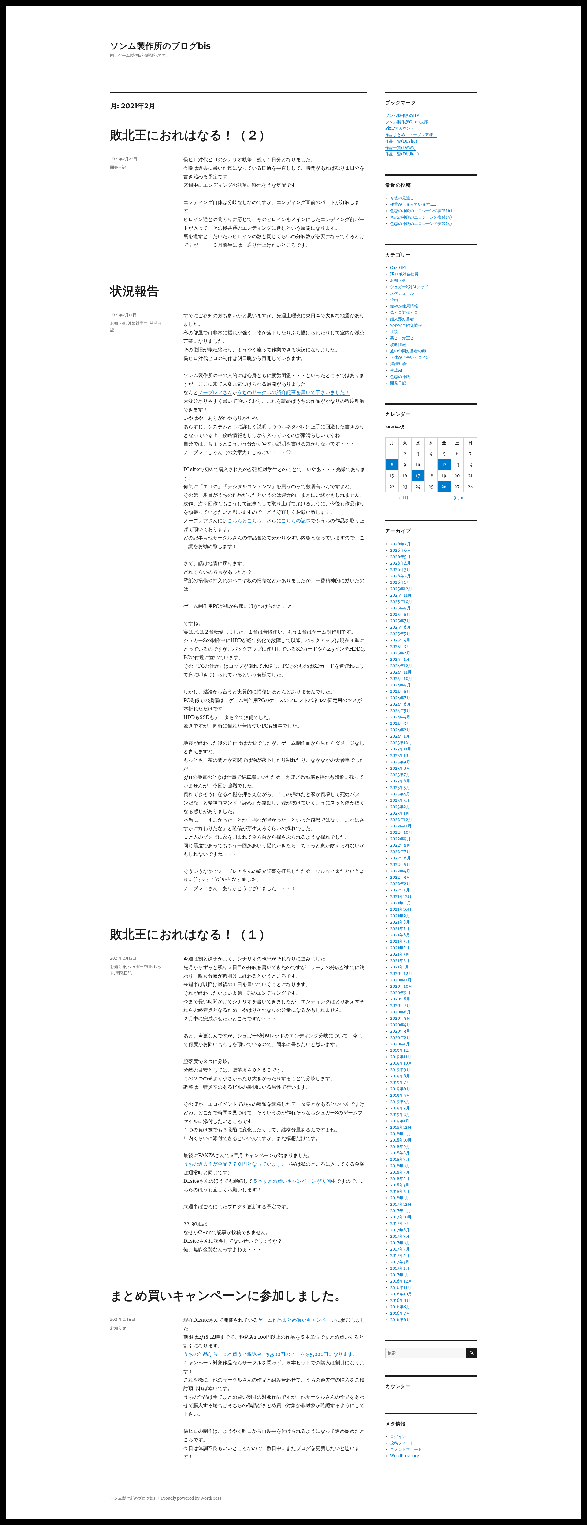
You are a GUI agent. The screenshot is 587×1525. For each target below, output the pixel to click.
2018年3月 (399, 1185)
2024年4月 (400, 717)
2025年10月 (401, 601)
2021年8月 (400, 922)
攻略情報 (398, 344)
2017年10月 (401, 1217)
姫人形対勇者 (402, 318)
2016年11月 (400, 1287)
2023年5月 (400, 787)
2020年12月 (401, 973)
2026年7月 (400, 543)
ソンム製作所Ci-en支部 (406, 122)
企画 (394, 299)
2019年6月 (400, 1088)
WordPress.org (404, 1455)
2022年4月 (400, 870)
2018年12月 (401, 1127)
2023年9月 (400, 761)
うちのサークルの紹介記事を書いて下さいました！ (293, 392)
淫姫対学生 (138, 323)
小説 (394, 331)
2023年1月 (399, 813)
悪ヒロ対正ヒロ (404, 338)
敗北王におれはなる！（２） (190, 134)
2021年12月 (401, 896)
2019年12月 (401, 1050)
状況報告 (134, 290)
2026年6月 (400, 550)
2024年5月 (400, 710)
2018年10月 (401, 1140)
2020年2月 (400, 1037)
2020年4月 (400, 1024)
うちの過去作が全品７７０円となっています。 (234, 1164)
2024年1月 (400, 736)
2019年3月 (400, 1108)
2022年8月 (400, 845)
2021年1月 (399, 967)
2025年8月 (400, 614)
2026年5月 (400, 556)
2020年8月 (400, 999)
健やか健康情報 (404, 306)
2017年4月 (400, 1255)
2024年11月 (401, 672)
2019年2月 (400, 1114)
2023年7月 (400, 774)
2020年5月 (400, 1018)
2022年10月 (401, 832)
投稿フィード (402, 1443)
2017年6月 (400, 1242)
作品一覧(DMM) (400, 147)
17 (418, 475)
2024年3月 (400, 723)
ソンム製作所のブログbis (160, 46)
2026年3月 (400, 569)
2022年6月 (400, 858)
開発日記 (118, 167)
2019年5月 (400, 1095)
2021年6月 (400, 935)
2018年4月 (400, 1178)
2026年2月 (400, 576)
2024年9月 (400, 685)
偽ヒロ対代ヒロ (404, 312)
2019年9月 (400, 1069)
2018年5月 (400, 1172)
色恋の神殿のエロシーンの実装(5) (421, 217)
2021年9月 (400, 915)
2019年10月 (401, 1063)
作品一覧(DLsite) (401, 141)
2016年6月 (400, 1319)
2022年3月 (400, 877)
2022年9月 (400, 838)
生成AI (396, 370)
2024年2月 (400, 729)
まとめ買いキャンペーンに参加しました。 (228, 1295)
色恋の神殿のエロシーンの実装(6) (421, 210)
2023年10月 (401, 755)
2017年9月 (400, 1223)
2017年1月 (399, 1274)
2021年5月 (400, 941)
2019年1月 (399, 1121)
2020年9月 (400, 992)
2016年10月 (401, 1294)
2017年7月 (400, 1236)
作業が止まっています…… (413, 204)
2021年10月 (401, 909)
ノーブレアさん (215, 392)
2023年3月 (400, 800)
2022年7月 (400, 851)
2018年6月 (400, 1165)
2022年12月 (401, 819)
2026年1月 (400, 582)
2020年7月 (400, 1005)
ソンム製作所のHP (402, 115)
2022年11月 (401, 826)
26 (444, 486)
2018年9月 (400, 1146)
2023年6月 (400, 781)
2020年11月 (401, 979)
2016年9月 (400, 1300)
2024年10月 (401, 678)
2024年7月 (400, 697)
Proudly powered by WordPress (191, 1498)
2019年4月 (400, 1101)
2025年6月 (400, 627)
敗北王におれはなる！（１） (190, 934)
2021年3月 (399, 954)
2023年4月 (400, 794)
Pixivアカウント (400, 128)
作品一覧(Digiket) (402, 154)
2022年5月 (400, 864)
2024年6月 (400, 704)
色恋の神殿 (400, 376)
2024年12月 (401, 665)
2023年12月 (401, 742)
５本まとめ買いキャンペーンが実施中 (294, 1181)
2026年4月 (400, 563)
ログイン (398, 1436)
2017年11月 (400, 1210)
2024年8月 (400, 691)
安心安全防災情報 (406, 325)
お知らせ (118, 323)
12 (444, 464)
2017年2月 (400, 1268)
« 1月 (403, 497)
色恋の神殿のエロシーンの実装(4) (421, 223)
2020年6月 (400, 1012)
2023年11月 (400, 749)
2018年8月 (400, 1153)
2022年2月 (400, 883)
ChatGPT (398, 267)
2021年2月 (400, 960)
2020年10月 (401, 986)
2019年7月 (400, 1082)
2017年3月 (399, 1262)
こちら (234, 520)
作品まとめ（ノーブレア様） (411, 134)
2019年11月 (400, 1056)
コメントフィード (406, 1449)
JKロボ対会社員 (404, 274)
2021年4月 (400, 947)
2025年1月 (400, 659)
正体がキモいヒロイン (410, 357)
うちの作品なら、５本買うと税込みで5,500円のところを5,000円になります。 (270, 1354)
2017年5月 (400, 1249)
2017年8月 (400, 1230)
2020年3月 (400, 1031)
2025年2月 (400, 652)
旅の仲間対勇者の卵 (408, 351)
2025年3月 (400, 646)
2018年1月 (399, 1197)
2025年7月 (400, 620)
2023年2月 (400, 806)
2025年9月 (400, 608)
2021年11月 (400, 903)
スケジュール (402, 293)
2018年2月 (400, 1191)
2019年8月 (400, 1076)
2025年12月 (401, 588)
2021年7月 (400, 928)
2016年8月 (400, 1306)
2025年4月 (400, 640)
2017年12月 (401, 1204)
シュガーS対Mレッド (409, 286)
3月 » (458, 497)
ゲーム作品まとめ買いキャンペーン (297, 1320)
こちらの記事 (296, 520)
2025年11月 (401, 595)
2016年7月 (400, 1313)
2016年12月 (401, 1281)
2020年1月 (400, 1044)
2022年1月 (400, 890)
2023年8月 (400, 768)
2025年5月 (400, 633)
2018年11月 (400, 1133)
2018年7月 (400, 1159)
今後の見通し (402, 198)
